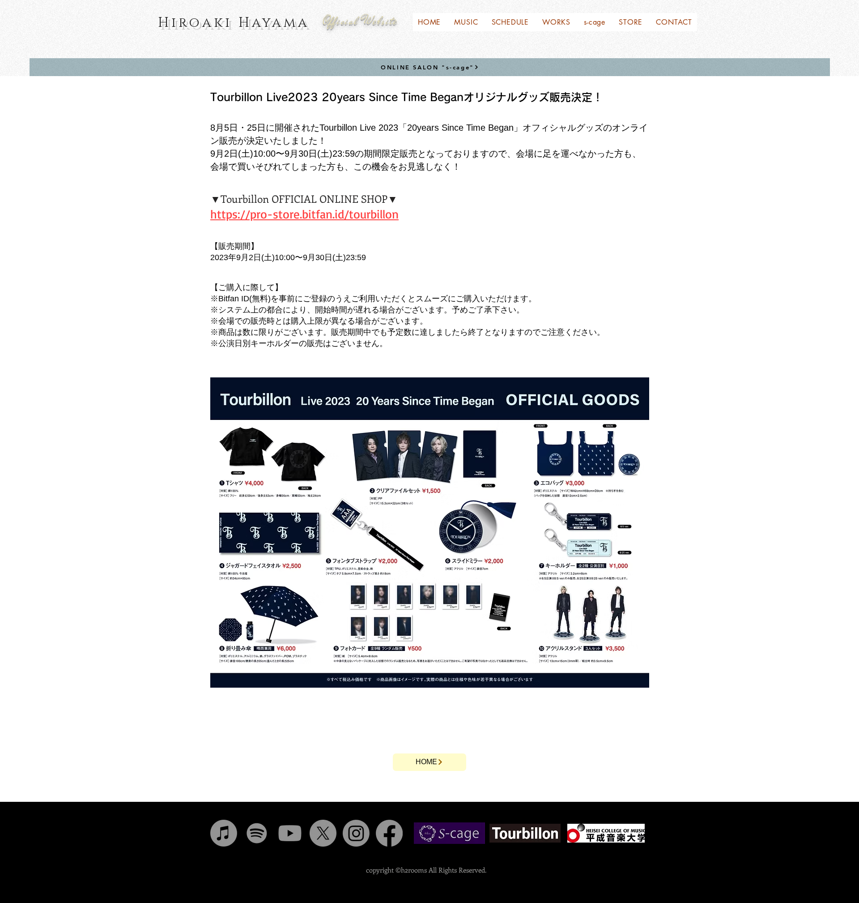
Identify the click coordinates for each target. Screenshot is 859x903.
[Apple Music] (223, 833)
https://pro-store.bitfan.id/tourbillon (304, 214)
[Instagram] (356, 833)
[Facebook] (389, 833)
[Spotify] (256, 833)
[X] (323, 833)
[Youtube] (289, 833)
